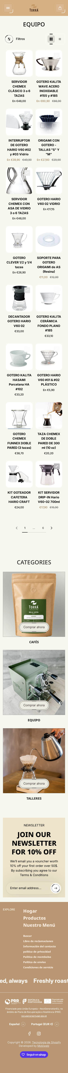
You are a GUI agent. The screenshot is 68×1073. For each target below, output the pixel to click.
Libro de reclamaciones (38, 941)
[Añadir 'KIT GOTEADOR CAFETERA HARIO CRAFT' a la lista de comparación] (27, 466)
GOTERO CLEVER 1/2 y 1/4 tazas (19, 262)
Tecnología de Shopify (46, 1042)
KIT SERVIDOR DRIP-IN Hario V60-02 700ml (49, 497)
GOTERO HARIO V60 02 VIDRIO (49, 201)
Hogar (30, 911)
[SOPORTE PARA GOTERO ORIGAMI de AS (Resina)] (49, 239)
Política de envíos (34, 962)
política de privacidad (37, 951)
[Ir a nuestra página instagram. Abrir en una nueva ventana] (38, 1033)
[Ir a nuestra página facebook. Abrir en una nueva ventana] (29, 1033)
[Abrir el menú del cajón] (8, 8)
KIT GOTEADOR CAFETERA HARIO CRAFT (19, 497)
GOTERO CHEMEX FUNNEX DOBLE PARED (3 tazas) (19, 441)
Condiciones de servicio (38, 967)
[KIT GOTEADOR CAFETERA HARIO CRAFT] (19, 474)
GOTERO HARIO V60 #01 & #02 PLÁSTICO (49, 379)
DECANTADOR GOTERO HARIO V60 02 (19, 321)
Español (14, 1024)
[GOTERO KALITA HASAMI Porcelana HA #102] (19, 357)
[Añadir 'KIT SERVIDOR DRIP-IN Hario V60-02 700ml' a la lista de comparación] (57, 466)
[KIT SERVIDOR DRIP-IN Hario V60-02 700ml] (49, 474)
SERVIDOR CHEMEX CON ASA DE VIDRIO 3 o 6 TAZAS (19, 206)
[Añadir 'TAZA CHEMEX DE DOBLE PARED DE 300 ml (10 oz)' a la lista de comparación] (57, 407)
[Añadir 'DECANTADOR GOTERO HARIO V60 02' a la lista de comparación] (27, 290)
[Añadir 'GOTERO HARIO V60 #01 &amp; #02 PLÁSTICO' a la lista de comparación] (57, 349)
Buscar (27, 936)
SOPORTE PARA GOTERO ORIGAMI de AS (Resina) (49, 265)
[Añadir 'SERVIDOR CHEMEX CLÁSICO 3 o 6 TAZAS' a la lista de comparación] (27, 55)
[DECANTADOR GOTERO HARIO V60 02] (19, 298)
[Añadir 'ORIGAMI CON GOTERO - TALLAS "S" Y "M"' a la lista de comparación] (57, 114)
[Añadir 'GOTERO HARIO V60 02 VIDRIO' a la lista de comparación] (57, 173)
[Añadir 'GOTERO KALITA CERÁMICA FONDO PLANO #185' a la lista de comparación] (57, 290)
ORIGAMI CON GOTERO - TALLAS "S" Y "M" (48, 147)
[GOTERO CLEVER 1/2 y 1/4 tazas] (19, 239)
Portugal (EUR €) (42, 1024)
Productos (34, 918)
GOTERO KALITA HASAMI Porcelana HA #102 (19, 382)
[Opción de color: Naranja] (42, 125)
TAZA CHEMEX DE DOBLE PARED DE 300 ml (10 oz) (49, 441)
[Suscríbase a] (56, 888)
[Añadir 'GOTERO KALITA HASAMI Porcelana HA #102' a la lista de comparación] (27, 349)
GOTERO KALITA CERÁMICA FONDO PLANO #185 (48, 323)
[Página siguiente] (51, 528)
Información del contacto (39, 946)
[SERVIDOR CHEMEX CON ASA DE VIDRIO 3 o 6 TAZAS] (19, 180)
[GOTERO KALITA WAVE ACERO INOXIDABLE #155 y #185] (49, 63)
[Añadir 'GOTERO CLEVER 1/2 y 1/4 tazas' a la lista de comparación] (27, 231)
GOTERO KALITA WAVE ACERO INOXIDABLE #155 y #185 (48, 88)
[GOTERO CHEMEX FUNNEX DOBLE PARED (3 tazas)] (19, 415)
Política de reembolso (37, 957)
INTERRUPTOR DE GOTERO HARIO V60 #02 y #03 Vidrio (19, 147)
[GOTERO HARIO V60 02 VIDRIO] (49, 180)
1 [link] (24, 528)
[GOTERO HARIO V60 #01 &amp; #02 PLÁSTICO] (49, 357)
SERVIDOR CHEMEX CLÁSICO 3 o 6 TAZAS (19, 88)
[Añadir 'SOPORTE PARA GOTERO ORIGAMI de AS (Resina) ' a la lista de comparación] (57, 231)
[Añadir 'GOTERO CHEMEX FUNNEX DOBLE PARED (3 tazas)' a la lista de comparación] (27, 407)
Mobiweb (43, 1046)
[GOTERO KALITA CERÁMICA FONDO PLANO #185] (49, 298)
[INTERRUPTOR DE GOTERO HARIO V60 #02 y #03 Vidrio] (19, 122)
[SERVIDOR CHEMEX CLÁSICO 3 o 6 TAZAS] (19, 63)
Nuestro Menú (39, 925)
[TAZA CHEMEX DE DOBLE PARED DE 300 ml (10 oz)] (49, 415)
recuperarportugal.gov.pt (34, 1016)
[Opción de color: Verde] (48, 125)
